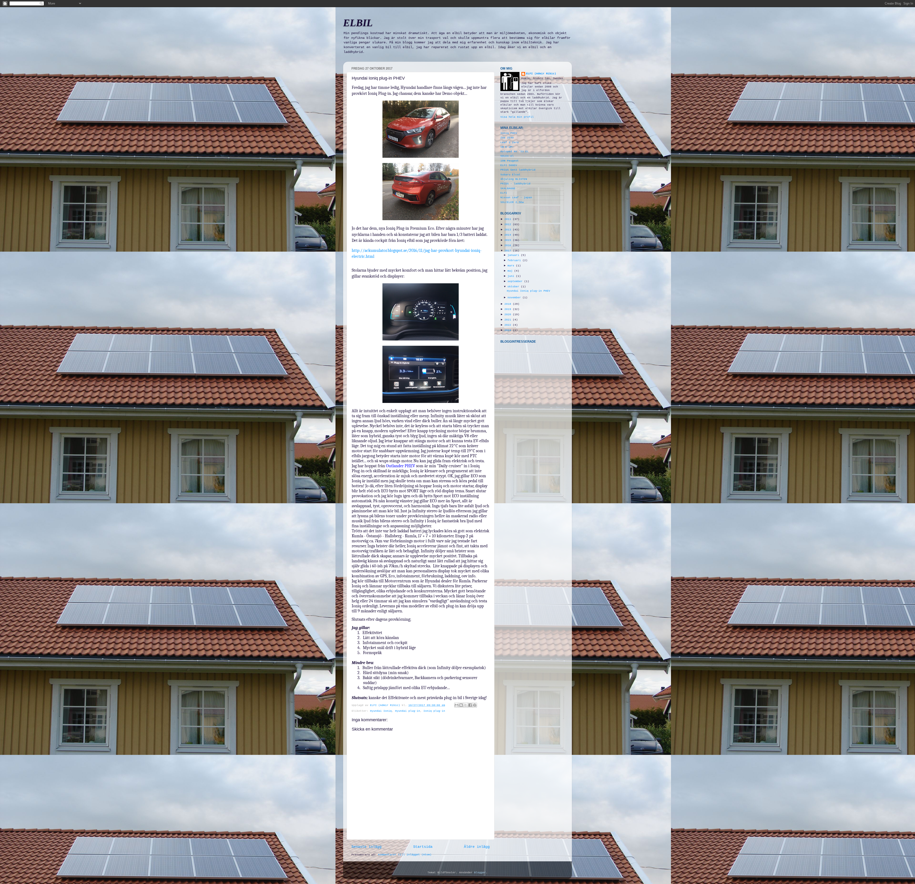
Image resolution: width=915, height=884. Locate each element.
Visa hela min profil (517, 117)
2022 (508, 325)
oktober (514, 286)
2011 (508, 219)
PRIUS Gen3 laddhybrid (517, 169)
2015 (508, 240)
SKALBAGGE (507, 188)
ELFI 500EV (508, 165)
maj (511, 270)
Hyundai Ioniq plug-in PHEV (528, 291)
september (516, 281)
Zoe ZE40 (507, 137)
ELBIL (358, 22)
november (515, 297)
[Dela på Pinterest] (474, 705)
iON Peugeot (509, 160)
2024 (508, 330)
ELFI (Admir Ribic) (386, 705)
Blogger (480, 872)
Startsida (422, 847)
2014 (508, 235)
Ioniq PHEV (508, 133)
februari (515, 260)
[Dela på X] (465, 705)
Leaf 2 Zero (509, 142)
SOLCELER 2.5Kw (512, 202)
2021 (508, 319)
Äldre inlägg (477, 847)
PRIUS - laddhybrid (515, 183)
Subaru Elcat (510, 174)
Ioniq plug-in (434, 711)
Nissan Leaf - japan (516, 197)
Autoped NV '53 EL (514, 151)
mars (512, 265)
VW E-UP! (507, 147)
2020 (508, 314)
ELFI (503, 193)
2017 (508, 250)
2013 (508, 229)
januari (514, 255)
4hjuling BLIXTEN (513, 179)
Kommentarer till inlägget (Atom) (405, 854)
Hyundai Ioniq (381, 711)
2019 (508, 309)
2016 (508, 245)
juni (512, 276)
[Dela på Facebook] (470, 705)
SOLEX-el (507, 156)
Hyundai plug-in (407, 711)
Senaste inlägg (366, 847)
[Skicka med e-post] (456, 705)
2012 (508, 224)
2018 (508, 304)
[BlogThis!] (461, 705)
